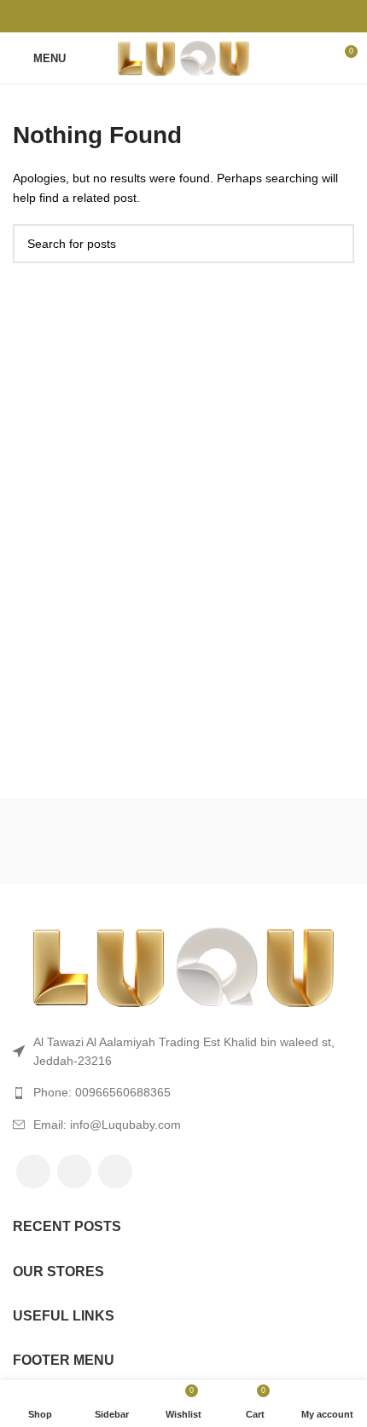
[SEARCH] (334, 243)
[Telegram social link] (223, 16)
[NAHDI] (268, 840)
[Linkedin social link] (203, 16)
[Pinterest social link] (184, 16)
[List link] (183, 1092)
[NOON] (97, 840)
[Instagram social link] (115, 1171)
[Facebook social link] (144, 16)
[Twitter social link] (164, 16)
